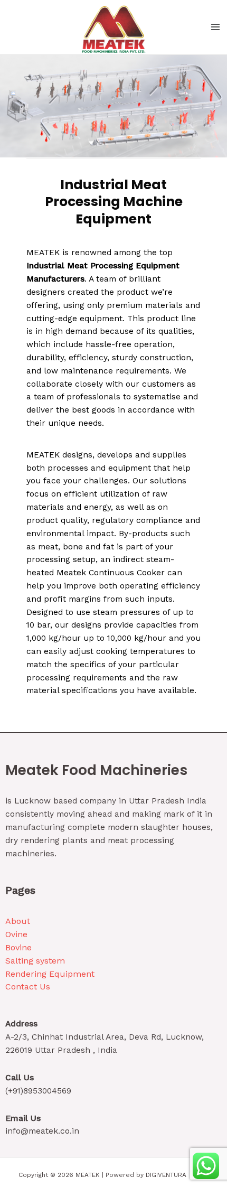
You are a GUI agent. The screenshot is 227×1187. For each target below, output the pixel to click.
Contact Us (27, 987)
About (17, 921)
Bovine (18, 947)
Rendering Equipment (49, 974)
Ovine (16, 934)
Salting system (35, 961)
